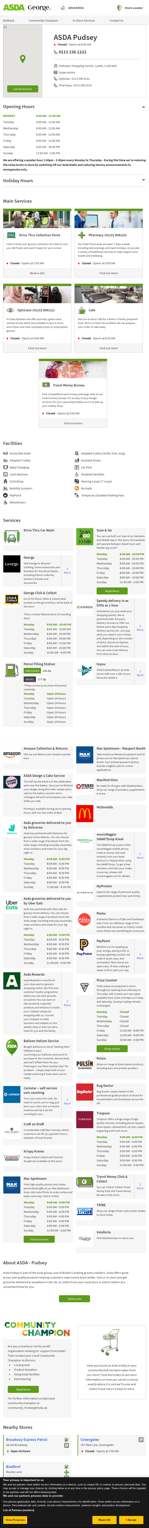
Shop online (112, 1049)
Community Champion (43, 20)
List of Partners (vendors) (18, 1510)
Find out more (109, 273)
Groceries (76, 8)
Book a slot (37, 273)
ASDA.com (74, 1299)
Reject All (104, 1519)
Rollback (8, 20)
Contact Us (116, 20)
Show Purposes (15, 1519)
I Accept (131, 1519)
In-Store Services (84, 20)
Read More (112, 591)
